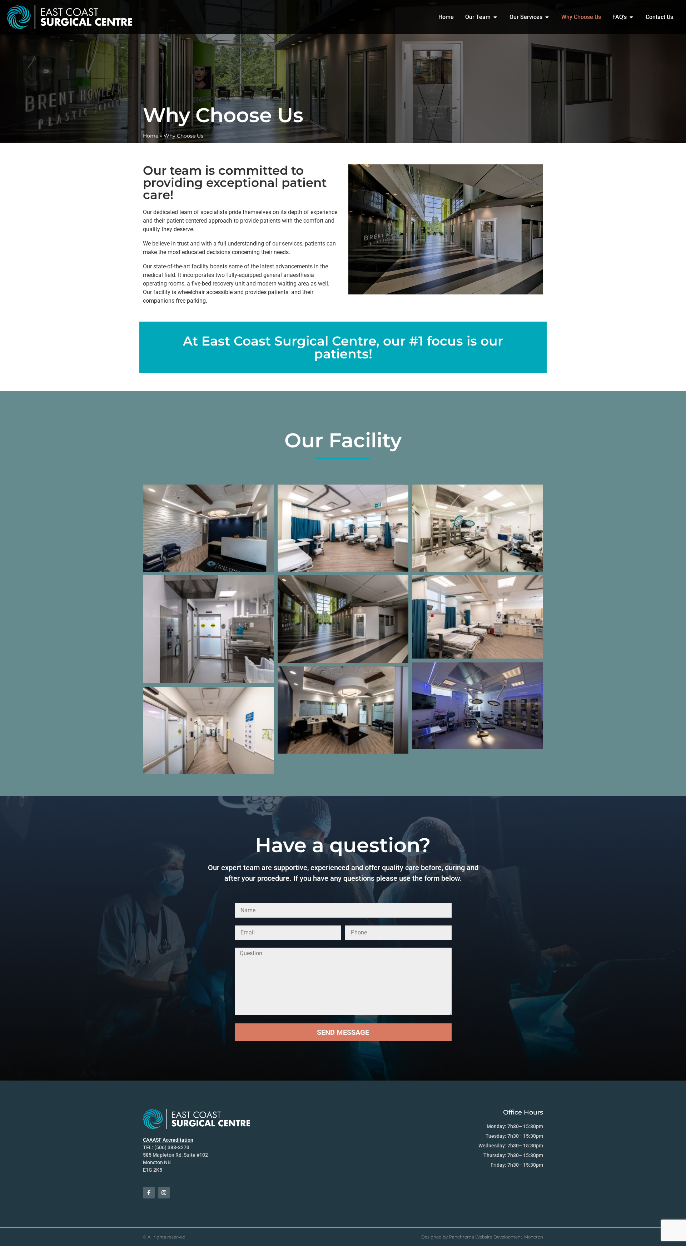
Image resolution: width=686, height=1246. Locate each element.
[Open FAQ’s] (631, 17)
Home (150, 136)
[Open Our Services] (547, 17)
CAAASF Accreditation (168, 1140)
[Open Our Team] (495, 17)
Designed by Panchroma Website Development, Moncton (482, 1237)
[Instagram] (164, 1192)
